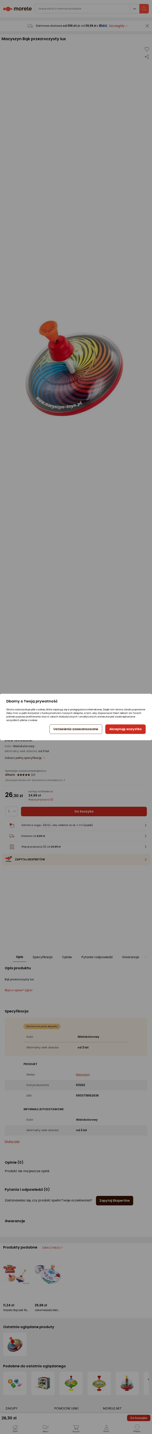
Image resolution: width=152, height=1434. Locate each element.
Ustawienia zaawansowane (75, 729)
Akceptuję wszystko (125, 729)
